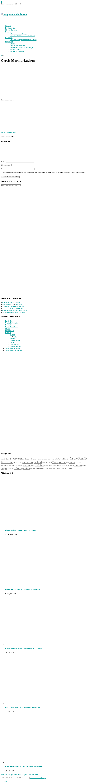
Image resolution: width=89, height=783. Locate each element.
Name (3, 161)
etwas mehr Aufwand (57, 459)
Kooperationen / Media (17, 46)
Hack (50, 462)
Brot (15, 337)
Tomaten (10, 468)
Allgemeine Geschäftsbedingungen (22, 47)
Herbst (72, 462)
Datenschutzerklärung (17, 51)
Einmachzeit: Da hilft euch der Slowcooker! (21, 530)
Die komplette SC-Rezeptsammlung (14, 310)
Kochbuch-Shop (10, 28)
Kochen (12, 342)
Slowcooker (70, 465)
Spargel (84, 465)
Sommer (78, 465)
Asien (2, 459)
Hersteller (19, 304)
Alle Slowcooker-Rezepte (18, 34)
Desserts (12, 339)
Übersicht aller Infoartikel (11, 302)
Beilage (7, 459)
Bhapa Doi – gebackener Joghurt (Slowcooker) (22, 589)
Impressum (9, 42)
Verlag (32, 468)
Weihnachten (43, 468)
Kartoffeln (5, 465)
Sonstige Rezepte (15, 346)
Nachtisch (39, 465)
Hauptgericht (59, 462)
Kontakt (12, 44)
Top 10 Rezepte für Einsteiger (12, 308)
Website (3, 169)
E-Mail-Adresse (6, 165)
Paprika (46, 465)
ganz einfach (27, 462)
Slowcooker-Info (11, 30)
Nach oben (4, 781)
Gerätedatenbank (8, 304)
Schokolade (60, 465)
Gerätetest (45, 462)
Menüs (7, 329)
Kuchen (26, 465)
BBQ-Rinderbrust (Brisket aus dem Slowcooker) (23, 707)
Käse (32, 465)
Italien (78, 462)
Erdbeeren (47, 459)
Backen (12, 335)
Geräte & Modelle (11, 323)
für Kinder (17, 462)
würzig (58, 468)
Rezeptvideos (14, 344)
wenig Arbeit (52, 468)
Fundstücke (9, 321)
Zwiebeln (63, 468)
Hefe (67, 462)
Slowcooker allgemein (13, 348)
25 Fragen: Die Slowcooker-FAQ (13, 306)
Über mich (8, 38)
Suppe (4, 468)
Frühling (66, 459)
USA (16, 468)
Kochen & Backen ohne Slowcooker (22, 36)
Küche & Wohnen (11, 327)
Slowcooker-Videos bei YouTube (13, 312)
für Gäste (7, 462)
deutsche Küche (41, 459)
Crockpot (28, 459)
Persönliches (9, 331)
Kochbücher (9, 325)
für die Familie (78, 458)
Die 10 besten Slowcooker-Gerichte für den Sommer (24, 767)
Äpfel (69, 468)
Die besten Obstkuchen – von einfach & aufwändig (23, 648)
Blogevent (15, 458)
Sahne (54, 465)
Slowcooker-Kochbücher (13, 350)
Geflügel (38, 462)
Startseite (8, 26)
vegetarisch (24, 468)
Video (36, 468)
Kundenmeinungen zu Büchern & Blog (23, 40)
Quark (50, 465)
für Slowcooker (15, 340)
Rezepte (8, 32)
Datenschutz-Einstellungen (38, 778)
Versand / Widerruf (16, 49)
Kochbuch (12, 465)
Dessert (33, 459)
